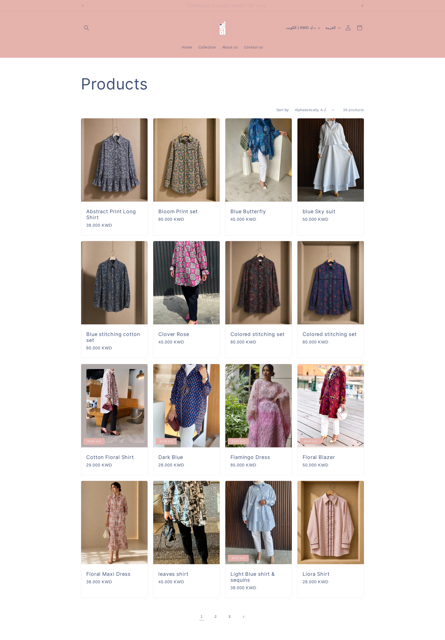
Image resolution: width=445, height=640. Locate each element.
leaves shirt (173, 574)
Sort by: (283, 110)
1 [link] (201, 616)
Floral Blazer (319, 457)
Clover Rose (173, 334)
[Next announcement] (362, 6)
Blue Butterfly (248, 212)
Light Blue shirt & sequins (252, 577)
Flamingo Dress (250, 457)
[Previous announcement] (82, 6)
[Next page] (243, 616)
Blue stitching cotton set (113, 337)
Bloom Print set (178, 212)
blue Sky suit (319, 212)
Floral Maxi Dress (108, 574)
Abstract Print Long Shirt (111, 214)
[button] (86, 28)
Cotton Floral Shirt (110, 457)
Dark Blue (170, 457)
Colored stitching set (257, 334)
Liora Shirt (316, 574)
